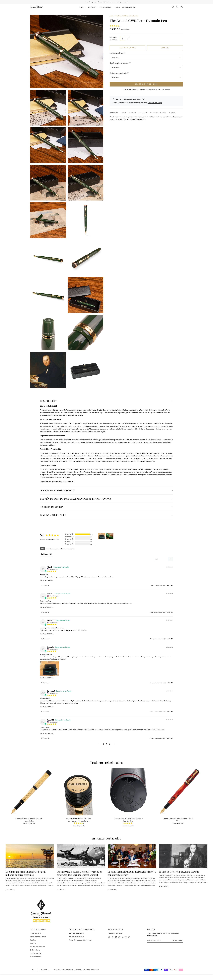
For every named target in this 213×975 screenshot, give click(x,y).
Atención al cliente (128, 7)
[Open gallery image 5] (85, 145)
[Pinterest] (123, 937)
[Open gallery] (66, 51)
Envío (123, 112)
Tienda (81, 7)
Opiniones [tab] (44, 554)
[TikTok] (119, 937)
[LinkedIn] (129, 937)
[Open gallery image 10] (48, 257)
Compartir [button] (46, 585)
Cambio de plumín (158, 112)
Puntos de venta (35, 956)
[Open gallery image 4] (48, 145)
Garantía (114, 112)
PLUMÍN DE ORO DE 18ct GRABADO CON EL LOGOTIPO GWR (75, 498)
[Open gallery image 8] (48, 220)
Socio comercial (35, 953)
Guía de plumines (127, 47)
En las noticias (35, 950)
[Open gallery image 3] (85, 108)
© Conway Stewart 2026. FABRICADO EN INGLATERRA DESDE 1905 (76, 970)
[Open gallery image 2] (48, 108)
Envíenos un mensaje (155, 103)
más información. (139, 119)
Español (44, 970)
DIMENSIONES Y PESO (53, 515)
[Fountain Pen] (122, 38)
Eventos (33, 943)
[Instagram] (109, 937)
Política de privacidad (76, 937)
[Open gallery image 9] (85, 220)
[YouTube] (126, 937)
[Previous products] (6, 790)
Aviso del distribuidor (76, 933)
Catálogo (33, 940)
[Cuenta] (173, 7)
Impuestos (143, 112)
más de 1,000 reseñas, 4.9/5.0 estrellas (119, 2)
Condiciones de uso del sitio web (80, 940)
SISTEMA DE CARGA (51, 506)
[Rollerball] (128, 38)
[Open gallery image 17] (85, 370)
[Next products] (206, 790)
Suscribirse (177, 940)
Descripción (48, 401)
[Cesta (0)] (181, 7)
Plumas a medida (105, 7)
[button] (168, 585)
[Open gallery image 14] (48, 332)
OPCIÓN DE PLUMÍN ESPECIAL (58, 490)
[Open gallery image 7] (85, 183)
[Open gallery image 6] (48, 183)
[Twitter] (116, 937)
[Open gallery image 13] (85, 295)
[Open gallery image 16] (48, 370)
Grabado (165, 47)
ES (33, 970)
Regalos (132, 112)
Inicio (111, 16)
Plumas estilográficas (37, 946)
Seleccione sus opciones (146, 84)
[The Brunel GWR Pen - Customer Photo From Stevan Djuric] (101, 536)
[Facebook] (113, 937)
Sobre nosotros (35, 933)
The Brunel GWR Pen (46, 580)
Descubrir (91, 7)
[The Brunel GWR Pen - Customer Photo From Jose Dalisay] (109, 536)
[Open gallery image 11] (85, 257)
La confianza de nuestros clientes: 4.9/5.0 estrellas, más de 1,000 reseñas (146, 89)
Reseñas (117, 7)
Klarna (172, 112)
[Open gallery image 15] (85, 332)
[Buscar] (177, 7)
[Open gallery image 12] (48, 295)
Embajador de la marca (38, 937)
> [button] (114, 744)
